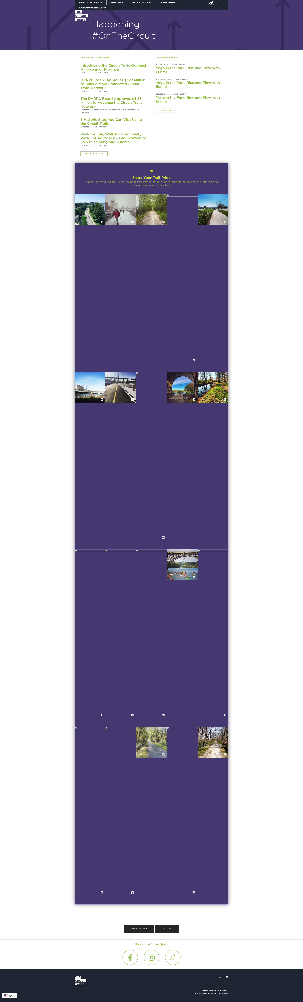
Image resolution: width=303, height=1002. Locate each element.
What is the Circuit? (90, 3)
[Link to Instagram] (151, 957)
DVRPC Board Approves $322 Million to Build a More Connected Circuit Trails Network (112, 84)
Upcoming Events (167, 58)
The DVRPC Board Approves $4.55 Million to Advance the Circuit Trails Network (111, 102)
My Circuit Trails (142, 3)
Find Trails (117, 3)
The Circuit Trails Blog (95, 58)
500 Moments (168, 3)
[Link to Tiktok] (172, 957)
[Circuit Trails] (81, 28)
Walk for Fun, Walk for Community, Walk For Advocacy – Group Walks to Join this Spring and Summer (113, 138)
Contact (205, 990)
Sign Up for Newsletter (219, 990)
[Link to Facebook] (130, 957)
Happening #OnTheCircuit (93, 8)
